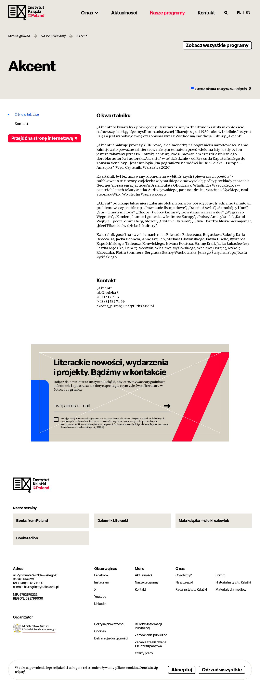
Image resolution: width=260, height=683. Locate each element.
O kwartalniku (27, 114)
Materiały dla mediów (231, 589)
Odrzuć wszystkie (222, 669)
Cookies (100, 631)
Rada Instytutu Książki (191, 589)
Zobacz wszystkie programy (217, 45)
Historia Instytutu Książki (233, 582)
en (248, 12)
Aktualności (143, 575)
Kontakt (21, 124)
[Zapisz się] (165, 405)
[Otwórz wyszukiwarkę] (226, 12)
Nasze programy (53, 36)
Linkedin (100, 604)
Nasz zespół (184, 582)
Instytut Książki (26, 12)
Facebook (101, 575)
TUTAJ (100, 427)
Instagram (101, 582)
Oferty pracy (144, 653)
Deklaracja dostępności (111, 638)
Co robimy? (184, 575)
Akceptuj (181, 669)
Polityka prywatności (109, 624)
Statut (220, 575)
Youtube (100, 597)
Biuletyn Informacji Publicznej (148, 626)
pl (239, 12)
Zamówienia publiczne (151, 635)
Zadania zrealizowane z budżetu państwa (150, 644)
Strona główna (19, 36)
